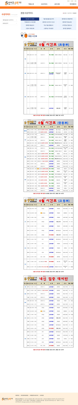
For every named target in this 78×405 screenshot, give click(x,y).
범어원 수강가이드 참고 (49, 22)
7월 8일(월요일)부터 (48, 19)
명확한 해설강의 (30, 25)
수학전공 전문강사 (67, 25)
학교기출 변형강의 (48, 25)
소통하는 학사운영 (48, 28)
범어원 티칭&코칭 (67, 22)
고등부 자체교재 (30, 28)
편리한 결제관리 (67, 28)
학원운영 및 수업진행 (30, 22)
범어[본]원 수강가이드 (8, 20)
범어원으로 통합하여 (67, 19)
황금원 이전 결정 (30, 19)
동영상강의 (5, 23)
